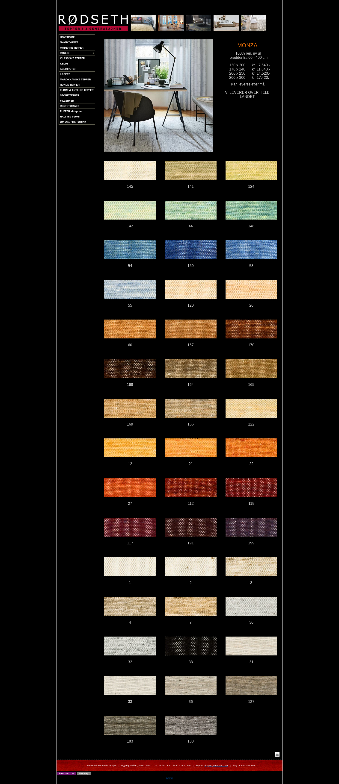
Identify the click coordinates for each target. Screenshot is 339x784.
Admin (169, 778)
